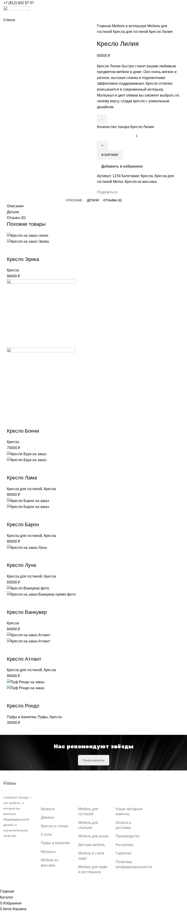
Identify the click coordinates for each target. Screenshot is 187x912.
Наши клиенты (93, 760)
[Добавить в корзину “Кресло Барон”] (12, 515)
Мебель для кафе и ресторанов (93, 869)
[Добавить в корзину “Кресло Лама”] (12, 468)
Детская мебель (91, 845)
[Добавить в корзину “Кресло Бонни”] (12, 422)
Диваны (47, 817)
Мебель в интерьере (129, 26)
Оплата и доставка (123, 825)
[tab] (74, 198)
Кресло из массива (141, 182)
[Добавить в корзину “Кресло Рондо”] (12, 696)
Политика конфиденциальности (134, 864)
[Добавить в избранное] (37, 250)
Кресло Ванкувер (27, 612)
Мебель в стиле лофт (91, 855)
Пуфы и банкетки (21, 717)
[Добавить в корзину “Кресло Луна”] (12, 556)
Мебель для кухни (93, 836)
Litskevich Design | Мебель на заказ (45, 886)
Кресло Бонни (23, 431)
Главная (104, 26)
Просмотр (25, 250)
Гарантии (123, 853)
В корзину (109, 155)
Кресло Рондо (23, 706)
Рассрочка (124, 845)
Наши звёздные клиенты (129, 811)
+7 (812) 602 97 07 (18, 3)
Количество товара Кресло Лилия (125, 127)
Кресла (147, 176)
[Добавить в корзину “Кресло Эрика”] (12, 250)
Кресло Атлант (24, 659)
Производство (128, 836)
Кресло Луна (21, 565)
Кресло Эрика (23, 259)
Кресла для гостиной (131, 32)
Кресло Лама (22, 478)
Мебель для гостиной (88, 811)
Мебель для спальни (88, 825)
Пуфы (43, 717)
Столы (46, 834)
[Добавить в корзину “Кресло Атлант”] (12, 650)
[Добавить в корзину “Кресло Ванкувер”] (12, 603)
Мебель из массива (49, 862)
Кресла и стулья (54, 826)
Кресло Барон (23, 524)
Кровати (48, 809)
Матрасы (48, 852)
